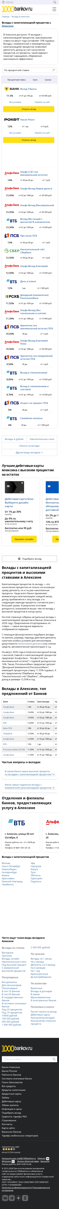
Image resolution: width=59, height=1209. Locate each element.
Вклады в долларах (41, 991)
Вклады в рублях (14, 439)
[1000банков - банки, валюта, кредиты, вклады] (25, 1198)
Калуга (34, 869)
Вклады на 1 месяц (41, 958)
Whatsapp (6, 1161)
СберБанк (7, 733)
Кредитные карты (11, 1093)
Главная (5, 16)
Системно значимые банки (17, 1078)
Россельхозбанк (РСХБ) (14, 749)
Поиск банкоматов (12, 1082)
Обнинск (36, 875)
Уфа (33, 863)
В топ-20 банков (11, 994)
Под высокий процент (14, 964)
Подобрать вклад (11, 1112)
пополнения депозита (30, 643)
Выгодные (7, 952)
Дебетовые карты (40, 1014)
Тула (33, 872)
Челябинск (8, 884)
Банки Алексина (11, 1067)
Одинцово (36, 878)
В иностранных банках (43, 1000)
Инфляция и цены (12, 1108)
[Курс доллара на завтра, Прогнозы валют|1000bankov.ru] (12, 1198)
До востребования (41, 976)
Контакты (7, 1124)
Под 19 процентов (12, 1012)
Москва (6, 863)
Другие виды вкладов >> (29, 452)
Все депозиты (9, 982)
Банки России (9, 1070)
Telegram (41, 1158)
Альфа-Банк (8, 707)
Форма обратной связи (28, 1161)
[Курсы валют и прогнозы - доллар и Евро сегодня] (5, 1198)
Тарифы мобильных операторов (20, 1135)
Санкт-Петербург (11, 866)
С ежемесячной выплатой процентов (13, 969)
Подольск (36, 881)
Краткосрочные (39, 973)
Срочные (7, 955)
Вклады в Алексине (20, 16)
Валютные (36, 988)
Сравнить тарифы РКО (14, 1116)
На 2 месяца (37, 961)
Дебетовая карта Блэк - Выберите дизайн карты (20, 502)
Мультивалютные (41, 997)
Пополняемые (10, 988)
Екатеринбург (9, 872)
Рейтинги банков (11, 1074)
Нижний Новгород (12, 881)
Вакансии (45, 1161)
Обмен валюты (10, 1105)
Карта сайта (8, 1127)
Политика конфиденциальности (17, 1187)
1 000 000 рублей (11, 1024)
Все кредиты (9, 1086)
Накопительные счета (42, 439)
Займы (5, 1097)
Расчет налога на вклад (44, 1011)
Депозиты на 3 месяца (43, 964)
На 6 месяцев (38, 967)
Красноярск (8, 878)
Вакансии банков (11, 1131)
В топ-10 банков (11, 991)
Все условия (15, 102)
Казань (6, 875)
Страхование (9, 1120)
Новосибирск (9, 869)
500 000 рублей (10, 1021)
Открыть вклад (29, 109)
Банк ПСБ (7, 728)
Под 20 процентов (12, 1009)
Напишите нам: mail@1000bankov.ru (19, 1158)
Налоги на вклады (29, 445)
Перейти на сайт (42, 102)
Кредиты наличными (14, 1089)
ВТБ (5, 722)
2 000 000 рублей (40, 947)
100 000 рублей (10, 1018)
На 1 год (35, 970)
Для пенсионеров (11, 985)
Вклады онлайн (10, 958)
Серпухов (36, 866)
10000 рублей (9, 1015)
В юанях (35, 994)
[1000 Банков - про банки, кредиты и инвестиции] (18, 1198)
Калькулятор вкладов (43, 1017)
